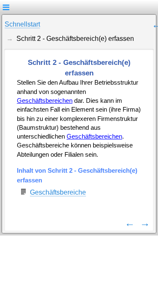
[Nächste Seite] (145, 222)
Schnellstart (22, 24)
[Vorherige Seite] (130, 222)
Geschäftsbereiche (58, 192)
